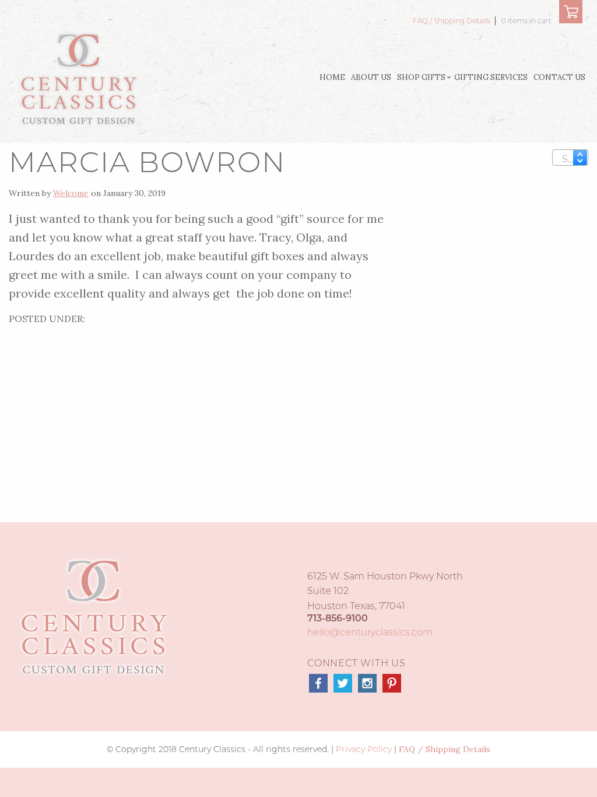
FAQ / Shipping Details (452, 20)
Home (332, 77)
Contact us (559, 77)
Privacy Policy (364, 749)
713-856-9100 (337, 618)
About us (371, 77)
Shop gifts (421, 77)
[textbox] (572, 159)
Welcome (71, 193)
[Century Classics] (78, 78)
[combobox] (570, 157)
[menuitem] (332, 77)
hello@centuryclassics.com (370, 632)
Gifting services (491, 77)
